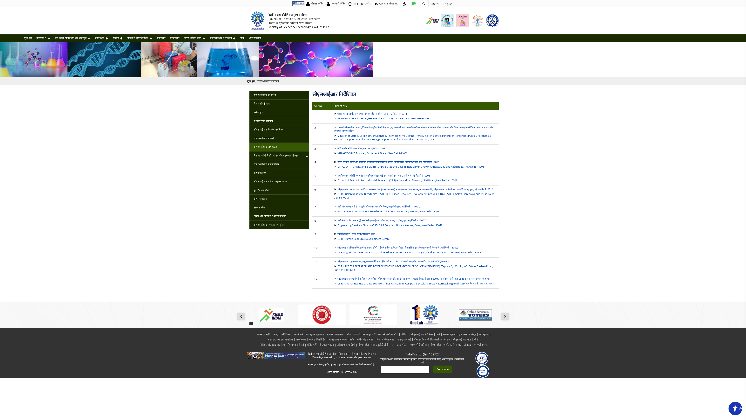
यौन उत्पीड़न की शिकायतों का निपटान (432, 339)
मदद (276, 334)
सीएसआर (161, 38)
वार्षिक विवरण (260, 173)
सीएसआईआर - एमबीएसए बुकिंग (269, 225)
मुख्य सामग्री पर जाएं (388, 3)
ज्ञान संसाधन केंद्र (467, 334)
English (448, 4)
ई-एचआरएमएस (327, 344)
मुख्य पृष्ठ (28, 38)
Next (505, 317)
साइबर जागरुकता (335, 334)
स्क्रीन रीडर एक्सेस (362, 3)
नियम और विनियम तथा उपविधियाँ (270, 216)
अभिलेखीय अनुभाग (338, 339)
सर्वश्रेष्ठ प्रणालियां (346, 344)
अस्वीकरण (301, 339)
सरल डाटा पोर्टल (399, 344)
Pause (251, 322)
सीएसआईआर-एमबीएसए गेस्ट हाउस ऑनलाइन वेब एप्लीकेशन (458, 344)
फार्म (438, 334)
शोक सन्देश (259, 207)
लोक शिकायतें (353, 334)
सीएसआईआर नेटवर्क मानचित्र (269, 129)
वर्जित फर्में (311, 344)
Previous (241, 317)
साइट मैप (434, 3)
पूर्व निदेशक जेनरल (263, 190)
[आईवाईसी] (373, 314)
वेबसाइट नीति (263, 334)
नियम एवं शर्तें (369, 334)
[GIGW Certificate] (482, 358)
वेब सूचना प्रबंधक (315, 334)
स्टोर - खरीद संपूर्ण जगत (361, 339)
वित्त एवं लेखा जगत (385, 339)
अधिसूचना (484, 334)
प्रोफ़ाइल (258, 112)
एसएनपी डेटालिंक (418, 344)
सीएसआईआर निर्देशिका (422, 334)
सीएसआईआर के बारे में (265, 95)
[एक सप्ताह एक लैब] (424, 314)
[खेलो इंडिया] (270, 314)
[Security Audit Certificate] (483, 371)
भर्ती (242, 38)
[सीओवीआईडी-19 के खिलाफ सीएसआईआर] (321, 314)
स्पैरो (476, 339)
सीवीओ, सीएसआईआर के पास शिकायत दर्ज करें (281, 344)
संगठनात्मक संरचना (263, 121)
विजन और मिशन (262, 103)
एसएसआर (175, 38)
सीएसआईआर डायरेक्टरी (266, 147)
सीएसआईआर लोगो (462, 339)
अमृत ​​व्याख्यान (254, 38)
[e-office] (298, 3)
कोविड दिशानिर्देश (317, 339)
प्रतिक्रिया (286, 334)
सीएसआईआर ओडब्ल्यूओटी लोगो (373, 344)
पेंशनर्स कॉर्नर (317, 3)
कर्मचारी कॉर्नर (338, 3)
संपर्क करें (298, 334)
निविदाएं (404, 334)
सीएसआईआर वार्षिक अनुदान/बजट (270, 181)
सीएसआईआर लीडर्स (264, 138)
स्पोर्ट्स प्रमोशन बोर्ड (388, 334)
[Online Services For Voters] (475, 314)
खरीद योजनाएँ (404, 339)
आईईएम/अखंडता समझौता (280, 339)
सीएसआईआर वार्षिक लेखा (266, 164)
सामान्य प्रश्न (260, 198)
